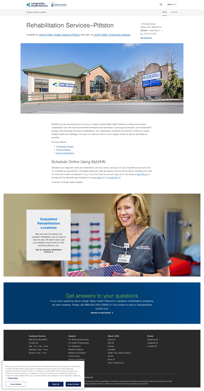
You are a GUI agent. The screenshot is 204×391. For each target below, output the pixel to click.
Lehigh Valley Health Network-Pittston (59, 34)
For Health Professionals (78, 343)
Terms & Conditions (76, 359)
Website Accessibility (77, 353)
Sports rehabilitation (65, 153)
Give (110, 343)
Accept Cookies (73, 384)
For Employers (74, 346)
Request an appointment (103, 313)
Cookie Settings (15, 384)
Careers (111, 346)
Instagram (152, 343)
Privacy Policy (74, 356)
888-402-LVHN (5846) (38, 340)
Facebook (152, 340)
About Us (111, 340)
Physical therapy (63, 150)
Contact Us (33, 343)
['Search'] (161, 4)
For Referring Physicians (78, 340)
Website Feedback (75, 349)
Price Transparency (116, 363)
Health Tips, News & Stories (119, 353)
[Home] (46, 4)
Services (175, 12)
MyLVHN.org (142, 174)
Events (110, 356)
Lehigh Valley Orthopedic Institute (112, 34)
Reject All (56, 384)
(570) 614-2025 (150, 34)
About (164, 12)
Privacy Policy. (13, 378)
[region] (43, 375)
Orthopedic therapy (65, 146)
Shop (111, 359)
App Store (98, 178)
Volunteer (111, 349)
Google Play (113, 178)
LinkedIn (152, 346)
